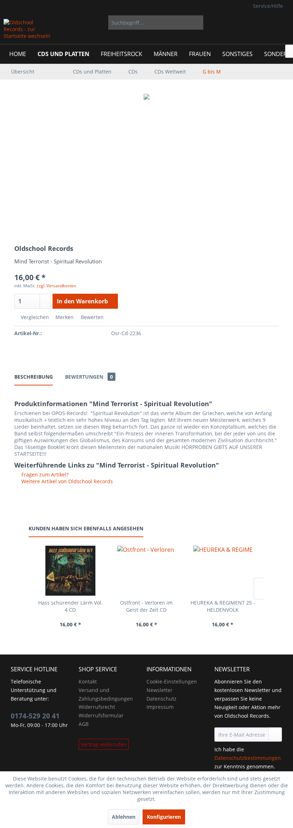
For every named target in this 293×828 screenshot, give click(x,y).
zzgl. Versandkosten (56, 286)
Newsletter (159, 690)
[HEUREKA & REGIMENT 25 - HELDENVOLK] (222, 571)
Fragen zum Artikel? (44, 474)
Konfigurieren (164, 816)
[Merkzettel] (246, 22)
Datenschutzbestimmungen (247, 757)
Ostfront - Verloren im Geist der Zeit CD (146, 606)
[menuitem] (156, 22)
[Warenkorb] (281, 22)
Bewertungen (89, 376)
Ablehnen (123, 816)
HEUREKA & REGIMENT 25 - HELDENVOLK (222, 606)
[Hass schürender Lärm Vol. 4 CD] (70, 571)
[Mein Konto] (264, 22)
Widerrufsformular (101, 715)
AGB (84, 724)
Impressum (160, 706)
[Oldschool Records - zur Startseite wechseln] (27, 29)
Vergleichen (34, 317)
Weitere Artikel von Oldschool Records (66, 481)
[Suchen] (196, 22)
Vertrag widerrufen (103, 744)
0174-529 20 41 (35, 716)
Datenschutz (161, 698)
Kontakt (88, 681)
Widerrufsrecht (97, 706)
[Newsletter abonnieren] (275, 734)
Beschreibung (33, 376)
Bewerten (91, 317)
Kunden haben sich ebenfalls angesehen (86, 528)
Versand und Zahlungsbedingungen (106, 694)
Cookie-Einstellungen (171, 681)
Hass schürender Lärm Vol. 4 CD (70, 606)
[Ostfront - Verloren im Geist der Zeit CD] (146, 571)
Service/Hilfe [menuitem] (268, 5)
